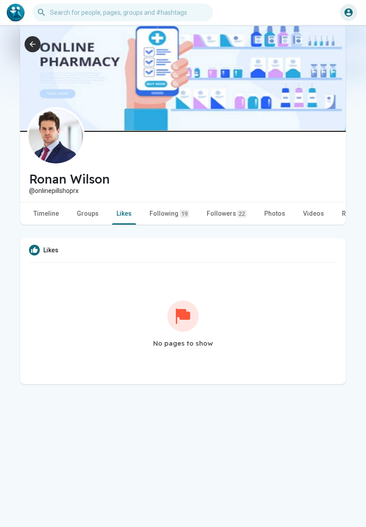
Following (168, 213)
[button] (348, 12)
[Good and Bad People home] (16, 12)
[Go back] (33, 44)
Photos (274, 213)
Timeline (46, 213)
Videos (313, 213)
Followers (226, 213)
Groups (88, 213)
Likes (124, 213)
